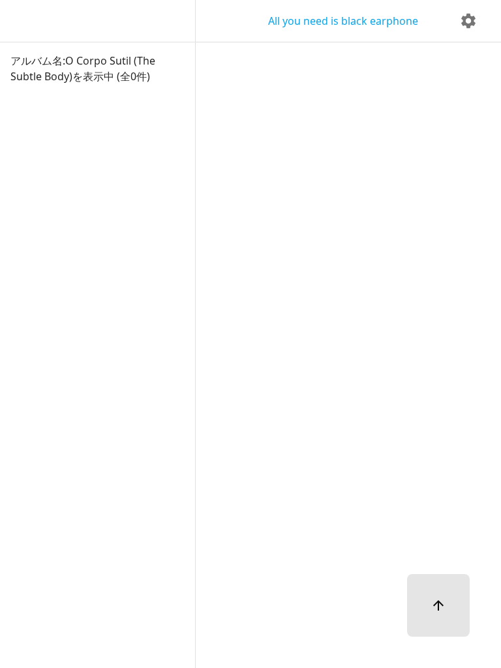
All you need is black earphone (343, 21)
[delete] (468, 21)
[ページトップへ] (438, 605)
